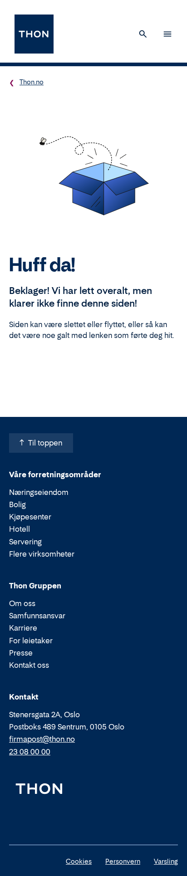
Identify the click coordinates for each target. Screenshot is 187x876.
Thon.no (32, 82)
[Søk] (143, 34)
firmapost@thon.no (42, 739)
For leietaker (31, 640)
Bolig (17, 504)
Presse (21, 652)
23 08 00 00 (29, 751)
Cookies (79, 861)
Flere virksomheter (41, 553)
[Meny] (167, 34)
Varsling (166, 861)
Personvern (122, 861)
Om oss (22, 603)
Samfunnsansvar (37, 615)
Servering (25, 541)
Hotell (19, 528)
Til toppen (45, 442)
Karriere (23, 627)
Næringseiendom (39, 492)
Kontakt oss (29, 665)
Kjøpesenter (30, 516)
